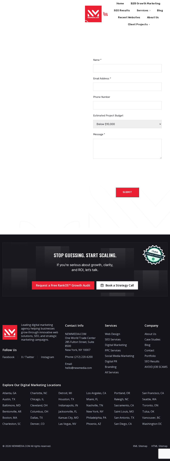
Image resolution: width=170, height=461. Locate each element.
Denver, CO (37, 424)
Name (97, 59)
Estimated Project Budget (108, 115)
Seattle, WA (149, 399)
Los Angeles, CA (96, 393)
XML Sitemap (140, 446)
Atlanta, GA (9, 393)
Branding (111, 367)
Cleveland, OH (39, 405)
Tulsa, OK (148, 411)
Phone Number (101, 96)
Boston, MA (9, 417)
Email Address (102, 78)
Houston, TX (66, 399)
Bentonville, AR (11, 411)
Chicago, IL (37, 399)
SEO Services (113, 339)
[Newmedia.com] (93, 14)
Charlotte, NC (38, 393)
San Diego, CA (123, 424)
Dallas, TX (36, 417)
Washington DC (152, 424)
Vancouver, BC (151, 417)
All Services (112, 372)
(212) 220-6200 (83, 357)
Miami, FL (92, 399)
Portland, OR (122, 393)
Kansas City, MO (68, 417)
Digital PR (111, 361)
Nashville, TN (94, 405)
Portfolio (150, 356)
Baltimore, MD (11, 405)
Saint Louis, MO (124, 411)
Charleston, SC (11, 424)
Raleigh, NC (121, 399)
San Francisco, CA (153, 393)
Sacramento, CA (124, 405)
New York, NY (94, 411)
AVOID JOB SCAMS (156, 367)
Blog (147, 345)
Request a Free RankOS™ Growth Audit (63, 285)
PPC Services (113, 350)
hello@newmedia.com (78, 368)
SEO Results (152, 361)
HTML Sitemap (159, 446)
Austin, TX (8, 399)
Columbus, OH (39, 411)
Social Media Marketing (119, 356)
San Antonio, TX (124, 417)
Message (99, 134)
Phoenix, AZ (93, 424)
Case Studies (152, 339)
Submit (127, 192)
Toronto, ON (150, 405)
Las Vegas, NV (67, 424)
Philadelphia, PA (96, 417)
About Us (150, 334)
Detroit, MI (65, 393)
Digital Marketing (116, 345)
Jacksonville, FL (67, 411)
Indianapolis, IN (68, 405)
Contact (149, 350)
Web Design (112, 334)
